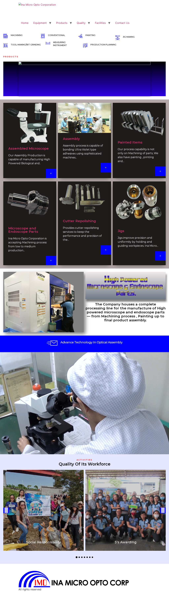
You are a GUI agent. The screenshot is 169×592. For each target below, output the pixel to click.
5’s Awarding (43, 542)
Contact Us (122, 23)
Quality (81, 23)
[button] (6, 510)
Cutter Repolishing (79, 221)
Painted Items (130, 142)
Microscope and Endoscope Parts (23, 230)
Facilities (100, 23)
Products (61, 23)
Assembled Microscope (28, 148)
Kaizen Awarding (125, 542)
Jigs (121, 231)
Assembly (71, 139)
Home (24, 23)
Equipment (40, 23)
